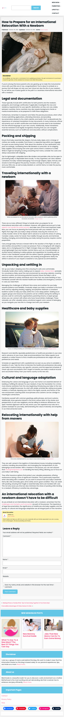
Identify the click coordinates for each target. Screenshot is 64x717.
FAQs (3, 703)
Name (5, 559)
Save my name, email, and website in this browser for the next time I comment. (29, 586)
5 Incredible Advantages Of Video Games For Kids (17, 606)
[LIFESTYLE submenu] (59, 9)
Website (6, 576)
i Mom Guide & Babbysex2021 (34, 713)
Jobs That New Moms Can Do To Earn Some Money (52, 636)
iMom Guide (44, 30)
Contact (5, 696)
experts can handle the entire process (15, 227)
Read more (21, 664)
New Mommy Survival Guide (29, 635)
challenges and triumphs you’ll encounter (17, 504)
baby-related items (47, 271)
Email (5, 568)
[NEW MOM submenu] (59, 2)
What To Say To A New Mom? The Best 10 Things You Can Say (10, 643)
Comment (7, 536)
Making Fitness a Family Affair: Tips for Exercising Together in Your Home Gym (26, 603)
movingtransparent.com (14, 470)
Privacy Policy (6, 699)
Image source (38, 219)
